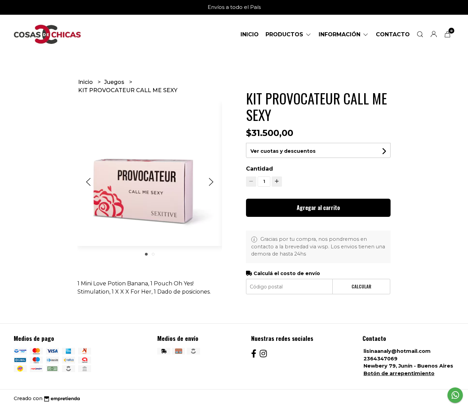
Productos (285, 34)
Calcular (361, 286)
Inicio (250, 34)
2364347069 (380, 359)
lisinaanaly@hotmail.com (397, 351)
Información (340, 34)
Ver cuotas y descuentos (283, 151)
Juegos (115, 82)
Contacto (393, 34)
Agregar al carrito (318, 207)
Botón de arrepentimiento (399, 373)
